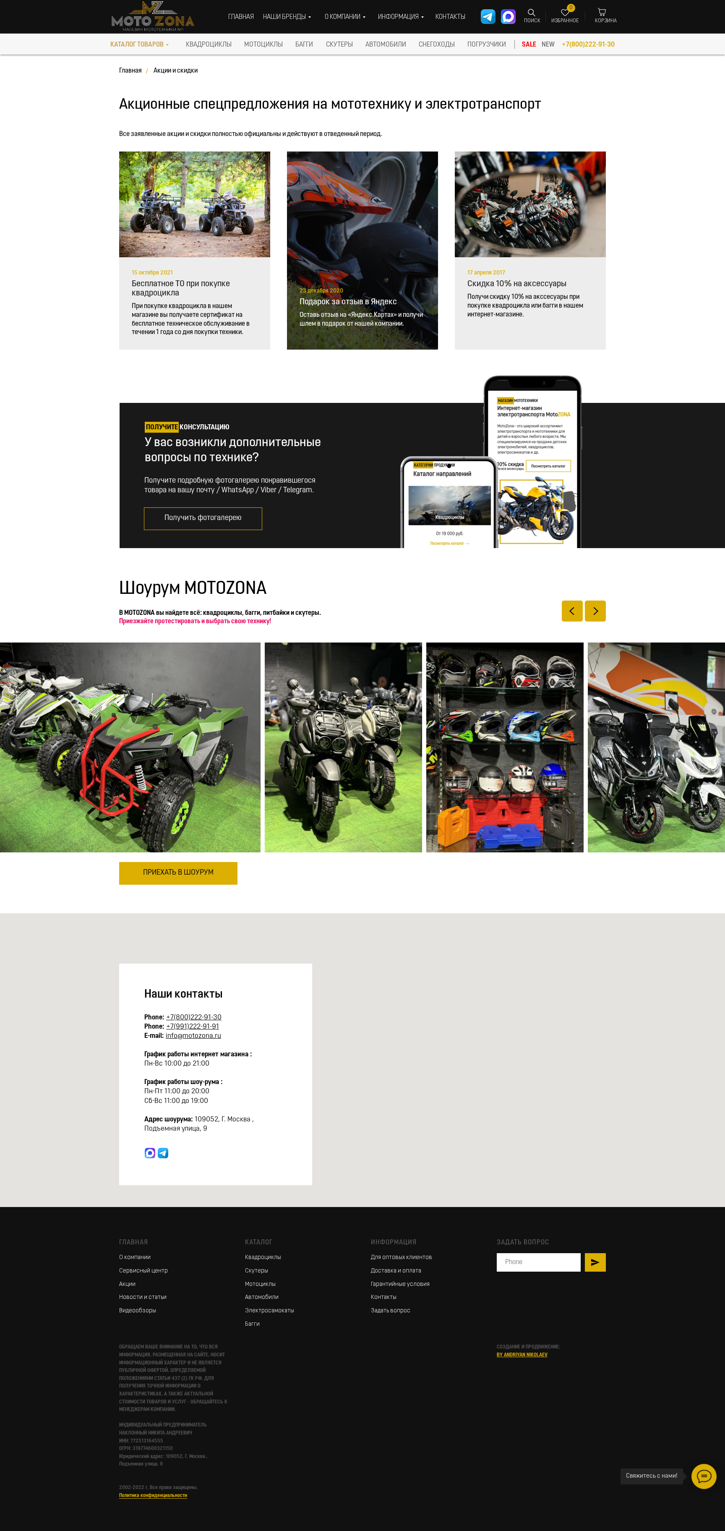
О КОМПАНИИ (342, 17)
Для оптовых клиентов (401, 1257)
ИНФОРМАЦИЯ (398, 17)
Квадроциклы (263, 1257)
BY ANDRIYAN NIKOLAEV (522, 1355)
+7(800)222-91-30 (588, 45)
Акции (127, 1284)
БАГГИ (304, 45)
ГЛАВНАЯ (241, 17)
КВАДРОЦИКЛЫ (209, 45)
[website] (150, 1153)
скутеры (339, 45)
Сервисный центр (143, 1271)
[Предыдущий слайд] (572, 611)
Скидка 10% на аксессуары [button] (516, 284)
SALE (529, 45)
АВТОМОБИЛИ (385, 45)
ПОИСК (532, 21)
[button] (203, 518)
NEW (548, 45)
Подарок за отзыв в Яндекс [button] (348, 302)
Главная (130, 71)
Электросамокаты (269, 1311)
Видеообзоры (137, 1311)
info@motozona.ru (193, 1036)
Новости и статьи (143, 1297)
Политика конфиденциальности (153, 1495)
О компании (135, 1257)
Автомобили (262, 1297)
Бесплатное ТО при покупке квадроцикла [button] (181, 289)
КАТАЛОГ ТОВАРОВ (137, 45)
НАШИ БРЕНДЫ (284, 17)
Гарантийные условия (400, 1284)
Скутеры (256, 1271)
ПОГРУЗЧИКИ (486, 45)
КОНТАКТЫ (450, 17)
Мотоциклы (260, 1284)
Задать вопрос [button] (390, 1311)
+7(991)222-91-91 (192, 1026)
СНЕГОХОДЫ (437, 45)
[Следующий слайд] (595, 611)
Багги (252, 1324)
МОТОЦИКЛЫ (263, 45)
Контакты (383, 1297)
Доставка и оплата (396, 1271)
